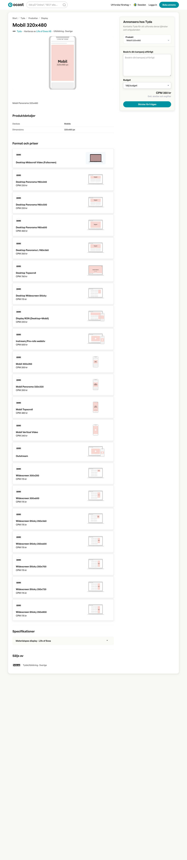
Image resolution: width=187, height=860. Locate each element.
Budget (127, 80)
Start (14, 18)
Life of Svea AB (43, 31)
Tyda (25, 665)
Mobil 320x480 (134, 40)
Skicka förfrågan (147, 104)
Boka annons (169, 4)
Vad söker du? (35, 3)
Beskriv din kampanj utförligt (138, 52)
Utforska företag (120, 4)
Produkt (129, 36)
